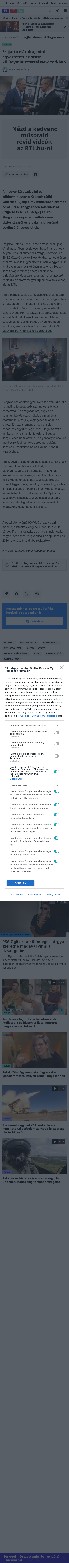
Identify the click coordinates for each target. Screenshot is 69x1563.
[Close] (63, 668)
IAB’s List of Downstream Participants (38, 715)
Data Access (34, 894)
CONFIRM (20, 883)
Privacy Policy (53, 894)
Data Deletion (16, 894)
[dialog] (34, 781)
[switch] (56, 732)
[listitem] (34, 725)
